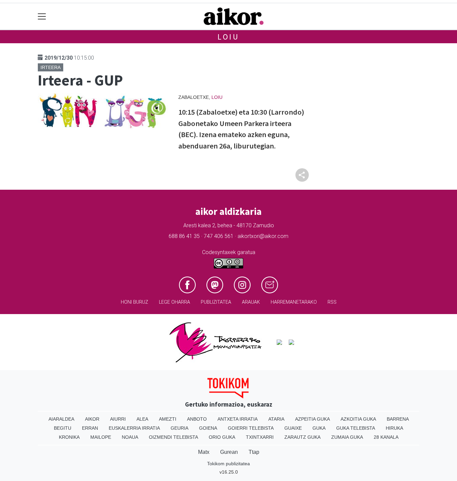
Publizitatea (216, 302)
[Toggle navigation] (42, 16)
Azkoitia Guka (358, 419)
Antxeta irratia (237, 419)
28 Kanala (386, 437)
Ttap (254, 452)
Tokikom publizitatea (228, 463)
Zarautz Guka (302, 437)
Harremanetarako (294, 302)
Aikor (92, 419)
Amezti (167, 419)
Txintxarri (260, 437)
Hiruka (394, 428)
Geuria (179, 428)
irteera (50, 67)
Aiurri (118, 419)
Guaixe (293, 428)
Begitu (62, 428)
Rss (332, 302)
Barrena (398, 419)
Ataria (276, 419)
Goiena (208, 428)
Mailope (100, 437)
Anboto (197, 419)
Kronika (69, 437)
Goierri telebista (251, 428)
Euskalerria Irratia (134, 428)
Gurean (229, 452)
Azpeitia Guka (312, 419)
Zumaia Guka (347, 437)
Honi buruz (134, 302)
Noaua (130, 437)
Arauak (251, 302)
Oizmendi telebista (173, 437)
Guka (319, 428)
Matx (203, 452)
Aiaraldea (61, 419)
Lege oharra (174, 302)
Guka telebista (355, 428)
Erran (90, 428)
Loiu (228, 37)
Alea (142, 419)
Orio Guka (222, 437)
